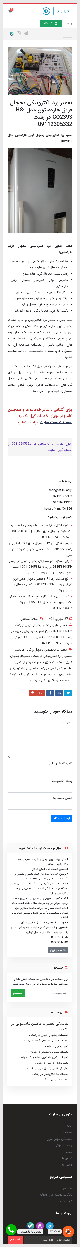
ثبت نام (15, 1239)
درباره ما (67, 1164)
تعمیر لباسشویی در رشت (55, 1080)
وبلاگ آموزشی (63, 1145)
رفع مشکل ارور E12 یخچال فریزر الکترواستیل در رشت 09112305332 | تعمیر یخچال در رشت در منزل (40, 549)
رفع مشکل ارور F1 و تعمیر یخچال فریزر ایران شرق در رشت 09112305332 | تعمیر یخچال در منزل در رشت (42, 584)
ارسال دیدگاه (62, 818)
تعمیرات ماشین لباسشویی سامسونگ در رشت (43, 1057)
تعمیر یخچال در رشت (56, 1046)
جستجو (18, 993)
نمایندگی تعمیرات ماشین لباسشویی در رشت (40, 1026)
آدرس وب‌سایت (62, 798)
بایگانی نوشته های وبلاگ (56, 1194)
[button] (10, 11)
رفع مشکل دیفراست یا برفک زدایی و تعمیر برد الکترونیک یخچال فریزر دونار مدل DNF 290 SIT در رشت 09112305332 (41, 531)
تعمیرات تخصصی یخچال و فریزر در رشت (40, 649)
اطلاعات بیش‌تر (58, 950)
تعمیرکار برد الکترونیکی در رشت (52, 655)
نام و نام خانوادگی (60, 763)
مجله (69, 1151)
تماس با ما (65, 1158)
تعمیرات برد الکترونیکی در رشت (50, 680)
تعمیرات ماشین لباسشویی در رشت (49, 1052)
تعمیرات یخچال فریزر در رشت (49, 1035)
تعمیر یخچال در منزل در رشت (52, 1063)
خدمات (67, 1132)
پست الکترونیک (62, 780)
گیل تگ (23, 674)
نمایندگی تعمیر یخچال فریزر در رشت (48, 1068)
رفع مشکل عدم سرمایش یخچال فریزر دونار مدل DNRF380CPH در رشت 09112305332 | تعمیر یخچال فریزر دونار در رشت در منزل (40, 567)
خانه (69, 1125)
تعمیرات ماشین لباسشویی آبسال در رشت (45, 1041)
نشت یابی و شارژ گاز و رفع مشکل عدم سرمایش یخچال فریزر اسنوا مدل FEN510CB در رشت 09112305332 (40, 602)
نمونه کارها (65, 1201)
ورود (69, 23)
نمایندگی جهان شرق (59, 1139)
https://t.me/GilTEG (58, 508)
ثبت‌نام (48, 23)
